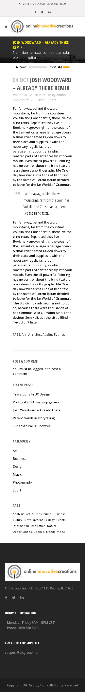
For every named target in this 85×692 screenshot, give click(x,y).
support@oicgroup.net (22, 652)
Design (18, 466)
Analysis (19, 514)
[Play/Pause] (17, 67)
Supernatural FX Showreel (32, 426)
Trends (51, 532)
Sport (17, 490)
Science (39, 532)
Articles (34, 334)
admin (61, 95)
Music (46, 95)
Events (59, 334)
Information (21, 526)
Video (61, 532)
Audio (47, 334)
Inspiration (38, 526)
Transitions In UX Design (31, 394)
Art (24, 334)
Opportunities (22, 532)
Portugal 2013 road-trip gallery (36, 402)
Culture (18, 520)
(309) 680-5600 (28, 628)
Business (19, 458)
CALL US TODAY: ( (44, 4)
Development (34, 520)
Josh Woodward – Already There (36, 410)
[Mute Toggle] (60, 67)
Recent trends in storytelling (34, 418)
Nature (52, 526)
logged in (39, 369)
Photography (23, 482)
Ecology (49, 520)
